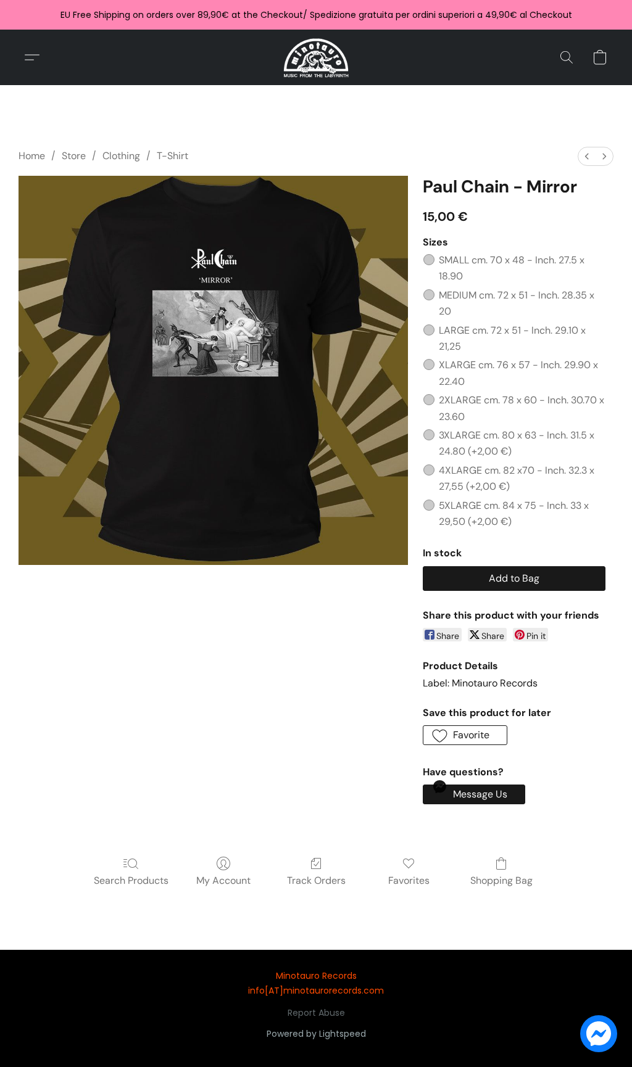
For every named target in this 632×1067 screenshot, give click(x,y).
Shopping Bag (501, 880)
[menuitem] (587, 156)
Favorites (409, 880)
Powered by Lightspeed (316, 1034)
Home (32, 155)
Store (74, 155)
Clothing (121, 155)
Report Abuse (316, 1013)
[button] (316, 57)
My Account (223, 880)
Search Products (131, 880)
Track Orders (316, 880)
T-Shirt (172, 155)
